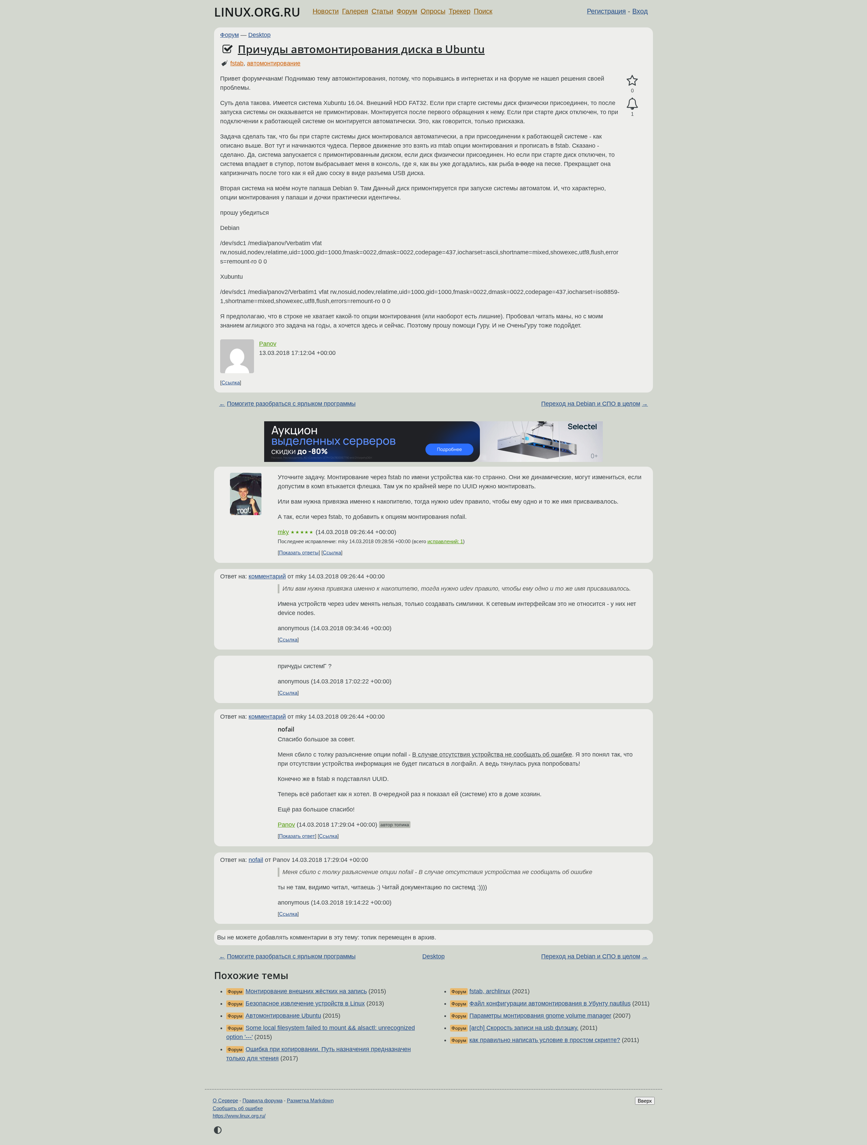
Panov (267, 343)
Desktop (259, 34)
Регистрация (606, 11)
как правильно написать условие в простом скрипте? (544, 1040)
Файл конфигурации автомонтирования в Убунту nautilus (550, 1003)
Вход (640, 11)
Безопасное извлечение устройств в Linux (305, 1003)
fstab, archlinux (489, 991)
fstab (237, 63)
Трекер (459, 11)
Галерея (355, 11)
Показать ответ (297, 836)
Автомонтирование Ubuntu (283, 1015)
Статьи (382, 11)
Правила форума (262, 1100)
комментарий (267, 576)
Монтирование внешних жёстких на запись (306, 991)
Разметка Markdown (310, 1100)
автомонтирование (273, 63)
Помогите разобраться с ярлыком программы (291, 403)
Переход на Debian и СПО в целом (590, 403)
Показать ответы (299, 552)
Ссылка (230, 382)
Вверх (645, 1101)
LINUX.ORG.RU (257, 12)
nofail (256, 859)
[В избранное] (632, 81)
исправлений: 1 (445, 541)
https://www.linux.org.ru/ (239, 1116)
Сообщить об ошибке (238, 1108)
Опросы (433, 11)
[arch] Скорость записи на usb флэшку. (523, 1027)
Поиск (483, 11)
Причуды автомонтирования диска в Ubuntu (361, 49)
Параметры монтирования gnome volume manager (540, 1015)
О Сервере (225, 1100)
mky (283, 532)
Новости (326, 11)
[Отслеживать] (632, 104)
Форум (407, 11)
